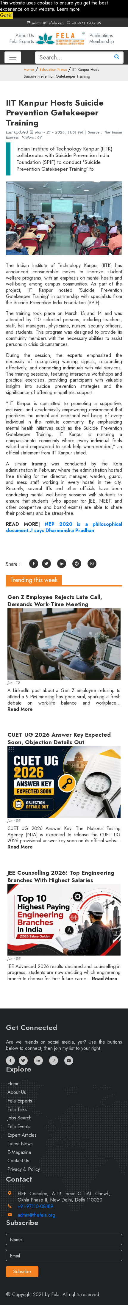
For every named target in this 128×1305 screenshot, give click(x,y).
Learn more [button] (68, 9)
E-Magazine (19, 1152)
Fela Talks (17, 1109)
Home (29, 69)
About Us (24, 35)
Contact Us (18, 1160)
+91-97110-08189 (86, 23)
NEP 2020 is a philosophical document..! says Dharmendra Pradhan (64, 527)
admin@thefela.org (47, 23)
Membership (101, 41)
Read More (20, 709)
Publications (101, 35)
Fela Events (18, 1126)
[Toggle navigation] (12, 57)
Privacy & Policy (23, 1169)
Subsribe (22, 1271)
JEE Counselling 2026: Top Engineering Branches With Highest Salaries (60, 876)
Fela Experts (21, 41)
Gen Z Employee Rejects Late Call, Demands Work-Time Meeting (54, 601)
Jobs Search (19, 1117)
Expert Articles (22, 1135)
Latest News (20, 1143)
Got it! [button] (6, 15)
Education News (53, 69)
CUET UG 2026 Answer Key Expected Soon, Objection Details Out (59, 738)
